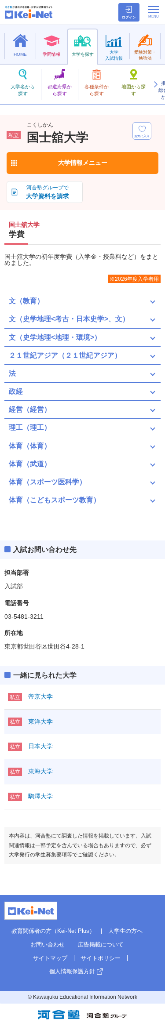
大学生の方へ (125, 931)
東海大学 (40, 771)
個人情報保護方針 (72, 971)
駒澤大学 (40, 796)
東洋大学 (40, 721)
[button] (155, 84)
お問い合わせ (47, 944)
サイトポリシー (101, 958)
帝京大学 (40, 696)
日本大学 (40, 746)
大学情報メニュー (82, 162)
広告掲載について (101, 944)
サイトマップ (50, 958)
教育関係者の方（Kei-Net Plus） (53, 931)
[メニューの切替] (154, 12)
